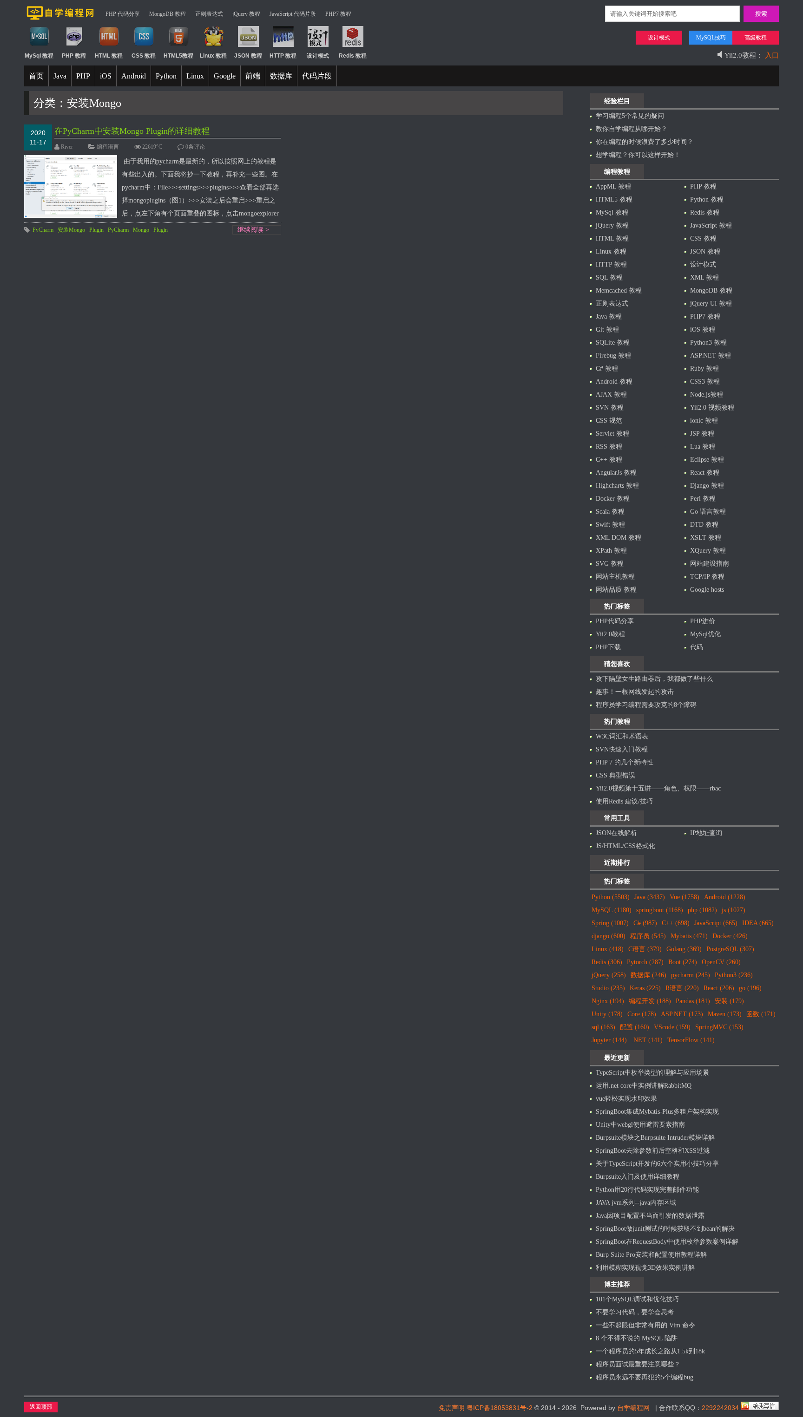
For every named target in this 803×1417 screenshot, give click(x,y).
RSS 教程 (609, 446)
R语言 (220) (682, 988)
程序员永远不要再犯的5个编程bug (644, 1377)
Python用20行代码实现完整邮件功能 (647, 1189)
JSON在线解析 (616, 832)
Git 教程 (607, 329)
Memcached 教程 (619, 290)
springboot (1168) (659, 910)
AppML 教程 (613, 186)
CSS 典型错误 (615, 775)
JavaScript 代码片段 (293, 14)
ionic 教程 (704, 420)
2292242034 (720, 1407)
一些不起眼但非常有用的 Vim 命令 (645, 1325)
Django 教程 (707, 485)
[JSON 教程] (248, 45)
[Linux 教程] (213, 45)
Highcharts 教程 (617, 485)
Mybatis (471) (689, 936)
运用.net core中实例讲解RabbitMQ (643, 1085)
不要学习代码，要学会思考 (635, 1312)
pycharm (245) (690, 975)
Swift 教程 (610, 524)
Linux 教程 (611, 251)
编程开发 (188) (650, 1001)
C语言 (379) (645, 949)
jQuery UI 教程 (711, 303)
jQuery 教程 (246, 14)
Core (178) (641, 1014)
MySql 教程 (612, 212)
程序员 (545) (648, 936)
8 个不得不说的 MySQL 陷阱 (637, 1338)
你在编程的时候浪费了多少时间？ (644, 141)
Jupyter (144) (609, 1040)
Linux (195, 76)
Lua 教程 (702, 446)
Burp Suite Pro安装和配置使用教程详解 (651, 1254)
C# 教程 (607, 368)
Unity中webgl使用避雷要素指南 (640, 1124)
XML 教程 (704, 277)
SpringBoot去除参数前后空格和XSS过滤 (653, 1150)
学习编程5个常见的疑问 (630, 115)
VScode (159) (672, 1027)
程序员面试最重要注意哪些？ (638, 1364)
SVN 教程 (610, 407)
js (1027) (733, 910)
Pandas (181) (693, 1001)
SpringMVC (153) (719, 1027)
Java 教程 (609, 316)
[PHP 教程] (74, 45)
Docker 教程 (613, 498)
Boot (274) (682, 962)
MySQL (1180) (612, 910)
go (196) (750, 988)
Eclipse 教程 (707, 459)
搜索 (761, 13)
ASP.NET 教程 (710, 355)
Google (225, 76)
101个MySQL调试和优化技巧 (637, 1299)
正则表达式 (209, 14)
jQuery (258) (609, 975)
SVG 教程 (610, 563)
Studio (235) (608, 988)
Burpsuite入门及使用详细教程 (637, 1176)
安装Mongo (71, 230)
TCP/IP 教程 (707, 576)
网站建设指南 (709, 563)
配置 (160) (634, 1027)
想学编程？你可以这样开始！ (638, 154)
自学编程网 (633, 1407)
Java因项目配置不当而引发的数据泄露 (650, 1215)
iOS (106, 76)
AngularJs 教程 (616, 472)
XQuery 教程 (708, 550)
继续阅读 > (253, 229)
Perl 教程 (703, 498)
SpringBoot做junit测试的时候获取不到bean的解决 (665, 1228)
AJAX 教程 (611, 394)
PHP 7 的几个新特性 (624, 762)
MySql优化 (705, 634)
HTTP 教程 (611, 264)
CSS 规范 (609, 420)
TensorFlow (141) (691, 1040)
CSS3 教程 (705, 381)
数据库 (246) (648, 975)
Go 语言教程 (708, 511)
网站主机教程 (615, 576)
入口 (772, 52)
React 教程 (704, 472)
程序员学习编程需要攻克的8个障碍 (646, 704)
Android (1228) (724, 897)
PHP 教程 (703, 186)
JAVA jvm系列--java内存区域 (636, 1202)
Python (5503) (611, 897)
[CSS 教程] (143, 45)
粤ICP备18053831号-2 (500, 1407)
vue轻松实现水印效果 (626, 1098)
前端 (252, 76)
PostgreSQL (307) (730, 949)
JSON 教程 (705, 251)
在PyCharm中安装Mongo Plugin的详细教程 (132, 131)
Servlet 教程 (612, 433)
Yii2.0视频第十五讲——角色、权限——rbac (658, 788)
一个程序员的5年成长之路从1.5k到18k (650, 1351)
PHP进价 (702, 621)
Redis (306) (607, 962)
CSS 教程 (703, 238)
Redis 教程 (704, 212)
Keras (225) (645, 988)
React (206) (719, 988)
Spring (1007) (610, 923)
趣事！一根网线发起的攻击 (635, 691)
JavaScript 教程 (711, 225)
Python (166, 76)
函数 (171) (761, 1014)
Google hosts (707, 589)
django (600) (608, 936)
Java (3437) (649, 897)
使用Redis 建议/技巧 (624, 801)
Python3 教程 (708, 342)
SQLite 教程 (613, 342)
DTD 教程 (704, 524)
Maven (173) (725, 1014)
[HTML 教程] (109, 45)
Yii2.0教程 (610, 634)
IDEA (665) (758, 923)
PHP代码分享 (615, 621)
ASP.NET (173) (682, 1014)
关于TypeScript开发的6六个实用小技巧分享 (657, 1163)
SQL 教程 (609, 277)
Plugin (96, 230)
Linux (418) (608, 949)
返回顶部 (41, 1407)
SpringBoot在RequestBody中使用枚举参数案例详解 (667, 1241)
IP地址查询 (706, 832)
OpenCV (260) (721, 962)
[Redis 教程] (352, 45)
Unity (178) (607, 1014)
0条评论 (195, 147)
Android (133, 76)
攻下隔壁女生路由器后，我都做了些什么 (654, 678)
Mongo (141, 230)
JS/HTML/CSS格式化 (625, 845)
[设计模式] (318, 45)
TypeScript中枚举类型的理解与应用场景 (652, 1072)
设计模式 (703, 264)
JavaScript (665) (715, 923)
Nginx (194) (608, 1001)
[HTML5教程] (178, 45)
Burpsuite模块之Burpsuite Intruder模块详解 (655, 1137)
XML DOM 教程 (618, 537)
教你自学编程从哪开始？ (631, 128)
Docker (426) (730, 936)
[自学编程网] (60, 18)
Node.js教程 (706, 394)
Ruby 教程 (704, 368)
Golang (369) (684, 949)
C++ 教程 (609, 459)
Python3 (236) (734, 975)
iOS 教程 (702, 329)
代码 (696, 647)
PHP (83, 76)
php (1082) (702, 910)
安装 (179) (729, 1001)
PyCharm (43, 230)
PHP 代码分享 (122, 14)
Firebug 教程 (613, 355)
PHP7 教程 (338, 14)
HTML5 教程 (614, 199)
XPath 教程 (611, 550)
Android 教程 (614, 381)
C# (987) (645, 923)
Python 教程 (707, 199)
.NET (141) (647, 1040)
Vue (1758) (684, 897)
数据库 (281, 76)
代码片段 (317, 76)
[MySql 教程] (39, 45)
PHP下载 (608, 647)
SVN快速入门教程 (622, 749)
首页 (36, 76)
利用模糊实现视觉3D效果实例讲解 (645, 1267)
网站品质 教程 (616, 589)
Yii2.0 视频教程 (712, 407)
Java (59, 76)
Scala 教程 (610, 511)
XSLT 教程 (705, 537)
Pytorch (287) (645, 962)
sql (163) (603, 1027)
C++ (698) (676, 923)
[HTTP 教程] (283, 45)
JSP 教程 (702, 433)
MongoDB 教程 (167, 14)
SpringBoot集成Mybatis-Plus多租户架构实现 (657, 1111)
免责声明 (452, 1407)
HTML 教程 (612, 238)
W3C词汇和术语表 (622, 736)
